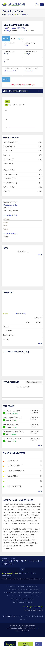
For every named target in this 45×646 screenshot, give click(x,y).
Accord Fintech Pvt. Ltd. (22, 630)
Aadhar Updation (12, 596)
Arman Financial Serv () (12, 418)
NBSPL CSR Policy (10, 592)
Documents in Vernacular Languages (22, 599)
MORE (40, 255)
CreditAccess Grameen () (13, 432)
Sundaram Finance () (12, 439)
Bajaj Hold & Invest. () (12, 411)
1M (10, 105)
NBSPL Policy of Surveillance (29, 589)
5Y (24, 105)
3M (14, 105)
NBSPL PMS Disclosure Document (22, 602)
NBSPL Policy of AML (30, 586)
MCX (30, 616)
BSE (7, 101)
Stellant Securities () (11, 425)
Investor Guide (7, 575)
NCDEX (22, 619)
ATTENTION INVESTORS (10, 573)
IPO (31, 573)
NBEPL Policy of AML (13, 589)
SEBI (17, 616)
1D (6, 105)
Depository (23, 573)
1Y (17, 105)
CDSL (35, 616)
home (4, 14)
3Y (20, 105)
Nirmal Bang (13, 4)
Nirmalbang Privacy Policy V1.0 (28, 596)
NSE (26, 616)
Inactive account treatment (15, 586)
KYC (34, 573)
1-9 (13, 564)
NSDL (40, 616)
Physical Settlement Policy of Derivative (28, 592)
